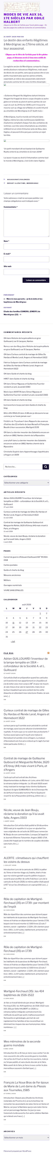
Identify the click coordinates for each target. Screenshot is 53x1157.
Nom (6, 241)
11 (13, 623)
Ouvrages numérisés (13, 585)
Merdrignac (33, 183)
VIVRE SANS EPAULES (13, 590)
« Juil (13, 641)
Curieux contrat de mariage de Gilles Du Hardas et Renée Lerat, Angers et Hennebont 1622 (25, 365)
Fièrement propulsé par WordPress (17, 1151)
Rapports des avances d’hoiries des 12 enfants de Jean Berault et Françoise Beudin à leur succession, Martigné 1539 (26, 424)
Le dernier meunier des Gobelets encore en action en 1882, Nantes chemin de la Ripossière (25, 443)
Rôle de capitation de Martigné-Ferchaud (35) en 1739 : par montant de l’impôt (26, 902)
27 (27, 632)
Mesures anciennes (12, 575)
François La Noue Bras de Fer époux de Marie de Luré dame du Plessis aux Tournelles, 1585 (26, 1086)
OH (22, 37)
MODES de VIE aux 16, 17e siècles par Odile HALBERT (24, 18)
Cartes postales (11, 565)
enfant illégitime (16, 183)
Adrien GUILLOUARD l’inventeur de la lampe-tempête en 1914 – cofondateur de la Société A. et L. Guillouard (26, 501)
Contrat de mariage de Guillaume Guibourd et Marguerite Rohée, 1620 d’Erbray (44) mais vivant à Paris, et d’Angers (26, 525)
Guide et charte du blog (21, 374)
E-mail (7, 254)
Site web (7, 266)
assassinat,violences (18, 179)
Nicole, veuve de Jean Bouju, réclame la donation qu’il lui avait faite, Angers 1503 (24, 813)
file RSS (8, 653)
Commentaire (11, 207)
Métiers (7, 580)
